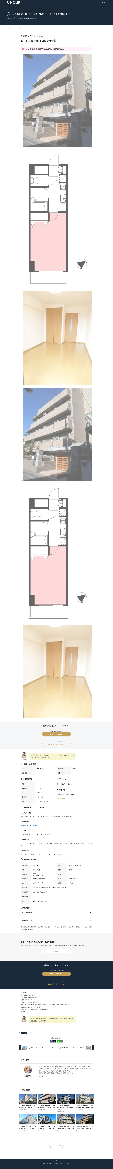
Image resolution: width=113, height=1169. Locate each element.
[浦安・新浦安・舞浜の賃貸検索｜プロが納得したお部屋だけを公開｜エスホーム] (13, 2)
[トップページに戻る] (61, 1146)
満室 (18, 18)
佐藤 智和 (28, 1076)
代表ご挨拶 (55, 1164)
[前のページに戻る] (52, 1146)
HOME (43, 1164)
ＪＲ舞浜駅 (11, 18)
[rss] (56, 1161)
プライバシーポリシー (65, 1164)
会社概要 (49, 1164)
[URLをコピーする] (61, 1041)
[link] (40, 1076)
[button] (51, 1041)
